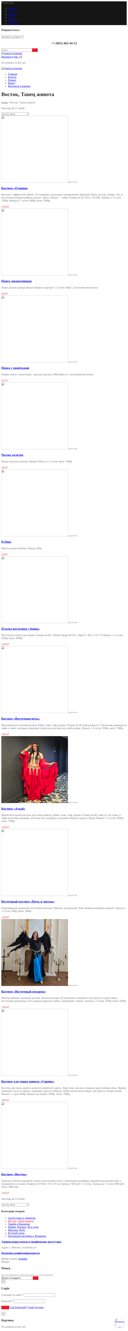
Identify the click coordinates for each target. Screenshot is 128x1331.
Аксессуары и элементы (22, 1218)
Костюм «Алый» (13, 808)
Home (4, 102)
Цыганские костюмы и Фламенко (27, 1236)
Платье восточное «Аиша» (20, 629)
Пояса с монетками (15, 368)
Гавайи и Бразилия (19, 1224)
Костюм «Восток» (14, 1174)
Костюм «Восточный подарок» (23, 991)
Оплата (12, 20)
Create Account (35, 1307)
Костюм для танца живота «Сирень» (27, 1081)
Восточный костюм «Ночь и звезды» (28, 901)
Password (7, 1301)
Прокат (12, 14)
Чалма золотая (12, 455)
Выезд (11, 17)
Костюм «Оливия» (14, 188)
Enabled (22, 1258)
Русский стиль (16, 1233)
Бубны (6, 542)
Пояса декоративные (16, 281)
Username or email (12, 1295)
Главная (12, 8)
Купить (12, 11)
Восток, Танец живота (21, 1221)
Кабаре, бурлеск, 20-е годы (23, 1227)
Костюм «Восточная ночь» (20, 718)
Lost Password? (18, 1307)
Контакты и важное (19, 86)
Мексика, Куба (16, 1230)
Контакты (13, 23)
